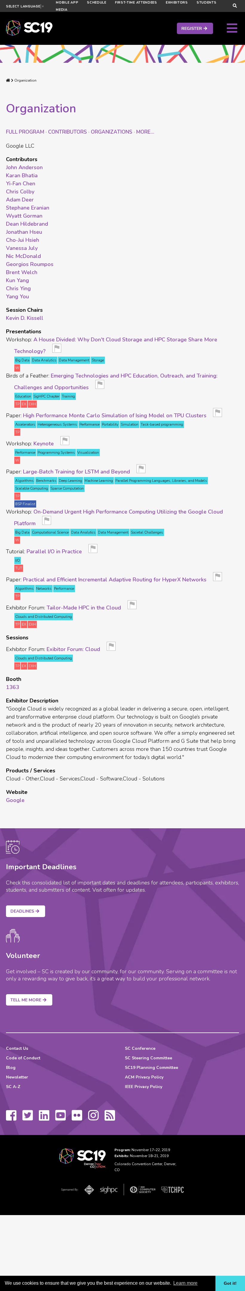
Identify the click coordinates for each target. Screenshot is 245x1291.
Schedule (96, 2)
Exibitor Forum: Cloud (73, 649)
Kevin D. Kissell (24, 318)
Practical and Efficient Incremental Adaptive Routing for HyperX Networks (114, 579)
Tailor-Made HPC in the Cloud (84, 607)
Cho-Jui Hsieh (22, 240)
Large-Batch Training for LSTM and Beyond (76, 471)
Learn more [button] (185, 1283)
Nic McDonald (23, 256)
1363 (12, 687)
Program (25, 132)
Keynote (43, 443)
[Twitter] (27, 1118)
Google (15, 800)
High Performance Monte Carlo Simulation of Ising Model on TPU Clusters (114, 415)
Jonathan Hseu (24, 232)
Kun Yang (17, 280)
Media (62, 9)
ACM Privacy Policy (144, 1077)
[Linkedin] (44, 1118)
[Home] (8, 80)
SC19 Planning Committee (151, 1067)
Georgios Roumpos (29, 264)
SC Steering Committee (148, 1058)
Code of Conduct (23, 1058)
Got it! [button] (230, 1283)
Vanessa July (22, 248)
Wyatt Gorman (24, 215)
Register (191, 28)
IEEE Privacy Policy (143, 1087)
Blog (11, 1067)
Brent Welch (21, 272)
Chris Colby (20, 191)
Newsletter (17, 1077)
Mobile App (67, 2)
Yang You (17, 296)
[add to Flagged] (56, 350)
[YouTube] (60, 1118)
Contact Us (17, 1048)
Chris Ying (18, 288)
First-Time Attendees (136, 2)
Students (207, 2)
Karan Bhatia (22, 175)
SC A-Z (13, 1087)
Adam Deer (20, 199)
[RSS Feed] (110, 1118)
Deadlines (22, 911)
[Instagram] (93, 1118)
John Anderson (24, 167)
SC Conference (140, 1048)
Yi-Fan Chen (20, 183)
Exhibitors (177, 2)
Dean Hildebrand (27, 223)
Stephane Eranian (27, 207)
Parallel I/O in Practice (54, 551)
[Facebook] (11, 1118)
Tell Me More (25, 1000)
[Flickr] (77, 1118)
